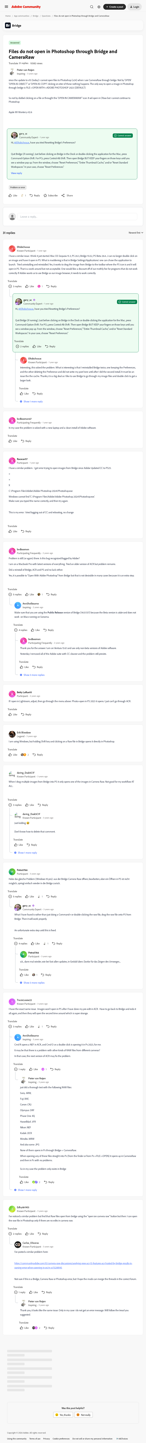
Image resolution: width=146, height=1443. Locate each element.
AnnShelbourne (31, 603)
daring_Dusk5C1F (26, 772)
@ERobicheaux (21, 142)
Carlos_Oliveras (31, 1242)
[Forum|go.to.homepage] (26, 7)
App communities (21, 15)
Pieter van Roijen (25, 69)
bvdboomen (23, 549)
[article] (73, 267)
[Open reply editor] (73, 216)
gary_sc (23, 133)
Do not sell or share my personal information (92, 1438)
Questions (46, 15)
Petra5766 (22, 869)
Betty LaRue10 (24, 692)
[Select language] (99, 7)
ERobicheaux (23, 246)
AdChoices (123, 1438)
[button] (6, 7)
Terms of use (34, 1438)
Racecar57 (22, 458)
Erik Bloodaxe (24, 732)
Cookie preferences (61, 1438)
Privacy (46, 1438)
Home (8, 15)
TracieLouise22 (24, 999)
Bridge (35, 15)
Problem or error (17, 187)
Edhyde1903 (23, 1207)
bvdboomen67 (24, 418)
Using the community (17, 1438)
